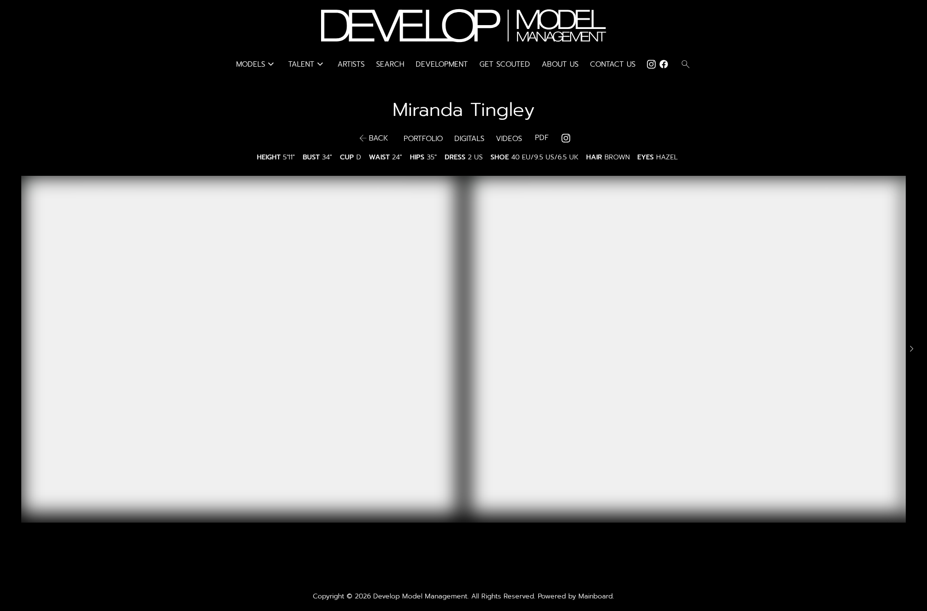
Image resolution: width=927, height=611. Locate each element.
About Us (560, 64)
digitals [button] (469, 138)
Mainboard (595, 596)
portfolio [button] (423, 138)
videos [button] (509, 138)
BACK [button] (378, 138)
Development (442, 64)
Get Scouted (504, 64)
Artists (351, 64)
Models (256, 64)
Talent (307, 64)
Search (390, 64)
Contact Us (612, 64)
